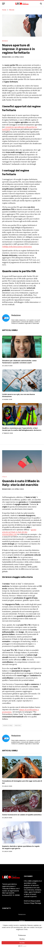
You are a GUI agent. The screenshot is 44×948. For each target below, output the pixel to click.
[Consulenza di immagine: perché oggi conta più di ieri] (22, 767)
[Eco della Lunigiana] (22, 3)
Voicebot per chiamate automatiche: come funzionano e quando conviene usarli (19, 362)
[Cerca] (41, 3)
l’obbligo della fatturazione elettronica (17, 246)
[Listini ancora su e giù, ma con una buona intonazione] (22, 380)
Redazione (6, 57)
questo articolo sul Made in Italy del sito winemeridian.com (19, 531)
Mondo (5, 41)
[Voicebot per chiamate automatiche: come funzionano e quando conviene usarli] (22, 347)
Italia (4, 476)
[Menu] (3, 3)
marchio (18, 725)
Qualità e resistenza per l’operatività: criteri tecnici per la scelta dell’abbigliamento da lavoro (21, 429)
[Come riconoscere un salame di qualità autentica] (22, 801)
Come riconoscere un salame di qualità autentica (21, 815)
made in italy (7, 725)
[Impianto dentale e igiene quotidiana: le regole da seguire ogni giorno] (22, 832)
